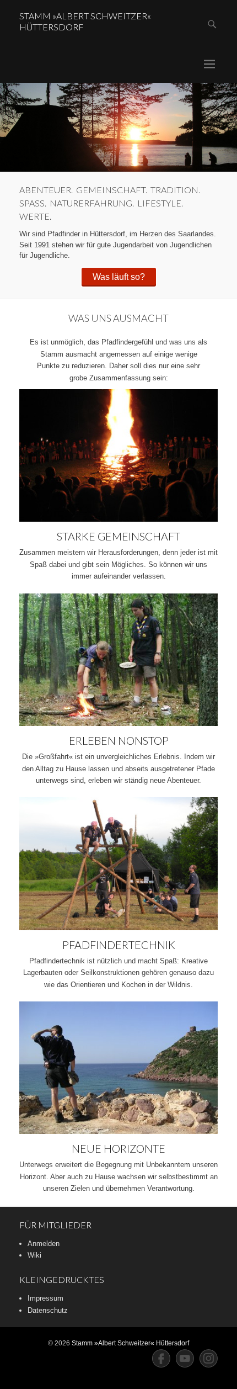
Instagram (209, 1358)
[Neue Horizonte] (118, 1067)
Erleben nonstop (119, 740)
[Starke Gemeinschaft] (118, 455)
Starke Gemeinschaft (118, 536)
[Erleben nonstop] (118, 659)
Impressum (45, 1298)
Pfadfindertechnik (118, 944)
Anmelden (44, 1243)
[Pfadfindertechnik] (118, 863)
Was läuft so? (119, 277)
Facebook (161, 1358)
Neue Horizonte (118, 1148)
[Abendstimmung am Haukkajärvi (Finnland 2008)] (118, 127)
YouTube (185, 1358)
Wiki (34, 1255)
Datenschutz (48, 1310)
